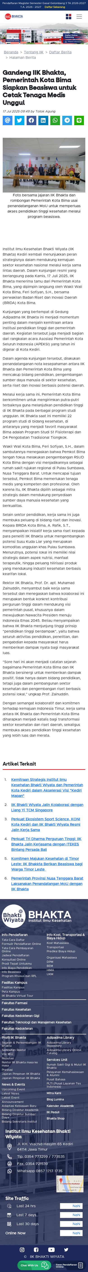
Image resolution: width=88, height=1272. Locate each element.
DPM (50, 962)
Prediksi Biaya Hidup (61, 951)
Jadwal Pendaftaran (15, 955)
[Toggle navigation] (79, 16)
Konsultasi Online (14, 959)
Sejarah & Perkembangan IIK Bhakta (21, 1044)
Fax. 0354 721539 (32, 1164)
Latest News (10, 1093)
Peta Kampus (11, 991)
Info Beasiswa (11, 972)
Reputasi (8, 1058)
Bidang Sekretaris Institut (19, 1121)
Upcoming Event (13, 1089)
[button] (9, 174)
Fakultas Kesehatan (16, 1009)
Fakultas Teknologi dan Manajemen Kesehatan (36, 1022)
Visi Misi (7, 1054)
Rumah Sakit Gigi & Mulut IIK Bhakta (66, 1066)
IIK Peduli (53, 1112)
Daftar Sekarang (55, 7)
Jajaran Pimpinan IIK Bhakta (21, 1074)
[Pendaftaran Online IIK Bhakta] (75, 36)
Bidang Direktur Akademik (20, 1110)
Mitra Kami (54, 1093)
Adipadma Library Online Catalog (64, 1052)
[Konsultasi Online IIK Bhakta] (11, 40)
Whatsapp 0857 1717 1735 (40, 1171)
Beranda (11, 52)
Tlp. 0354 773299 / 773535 (41, 1156)
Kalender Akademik (60, 1106)
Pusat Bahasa (56, 1079)
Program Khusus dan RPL (19, 976)
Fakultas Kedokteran (17, 1028)
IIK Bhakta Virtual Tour (17, 995)
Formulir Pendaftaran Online (21, 944)
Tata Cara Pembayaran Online (17, 950)
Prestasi (7, 1069)
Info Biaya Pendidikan (17, 968)
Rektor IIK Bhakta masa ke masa (20, 1064)
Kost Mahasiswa (58, 943)
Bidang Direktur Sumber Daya (19, 1116)
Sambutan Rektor (14, 1050)
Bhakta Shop (56, 1118)
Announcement (13, 1102)
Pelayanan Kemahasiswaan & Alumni (65, 1074)
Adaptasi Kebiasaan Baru (19, 1106)
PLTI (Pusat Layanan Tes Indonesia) (64, 1085)
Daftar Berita (60, 52)
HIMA (50, 970)
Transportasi (55, 947)
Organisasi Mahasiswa (62, 957)
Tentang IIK (34, 52)
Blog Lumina (55, 1099)
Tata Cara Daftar (13, 940)
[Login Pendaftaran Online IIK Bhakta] (75, 41)
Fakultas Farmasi (14, 1003)
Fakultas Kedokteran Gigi (20, 1016)
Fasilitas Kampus (13, 987)
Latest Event (10, 1097)
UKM (50, 974)
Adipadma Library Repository (59, 1044)
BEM (50, 966)
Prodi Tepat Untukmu (17, 963)
